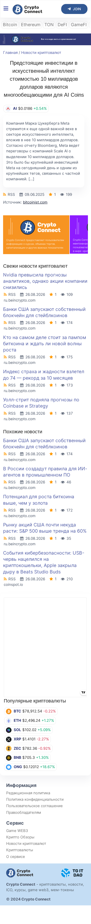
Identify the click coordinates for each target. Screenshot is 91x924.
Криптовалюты (19, 850)
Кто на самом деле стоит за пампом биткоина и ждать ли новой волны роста (44, 344)
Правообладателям (23, 812)
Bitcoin (10, 24)
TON (49, 24)
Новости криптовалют (41, 52)
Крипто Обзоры (20, 837)
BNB (17, 757)
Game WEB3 (17, 830)
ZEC (17, 748)
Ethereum (30, 24)
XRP (17, 739)
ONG (18, 767)
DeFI (62, 24)
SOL (17, 730)
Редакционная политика (28, 793)
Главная (10, 52)
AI (15, 108)
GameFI (79, 24)
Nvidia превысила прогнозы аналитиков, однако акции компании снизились (45, 281)
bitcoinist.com (35, 202)
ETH (17, 720)
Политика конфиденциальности (35, 799)
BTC (17, 711)
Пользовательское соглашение (34, 806)
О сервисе (15, 856)
